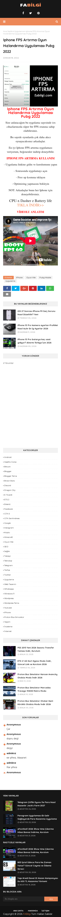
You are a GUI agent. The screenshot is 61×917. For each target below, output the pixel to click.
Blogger (7, 471)
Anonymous (14, 724)
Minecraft (8, 537)
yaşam (7, 622)
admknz (11, 753)
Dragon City (9, 490)
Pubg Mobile (45, 277)
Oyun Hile (31, 277)
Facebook (8, 509)
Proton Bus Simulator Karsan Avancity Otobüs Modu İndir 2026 (37, 676)
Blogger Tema (10, 476)
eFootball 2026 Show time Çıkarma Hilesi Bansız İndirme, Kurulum (36, 830)
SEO (6, 546)
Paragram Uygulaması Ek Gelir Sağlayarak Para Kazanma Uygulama (37, 817)
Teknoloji (8, 560)
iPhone (19, 277)
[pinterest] (38, 13)
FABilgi (27, 914)
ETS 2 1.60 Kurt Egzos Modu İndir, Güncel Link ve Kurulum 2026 (34, 662)
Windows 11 (9, 593)
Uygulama (19, 31)
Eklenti (7, 504)
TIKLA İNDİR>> (30, 204)
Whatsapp (9, 589)
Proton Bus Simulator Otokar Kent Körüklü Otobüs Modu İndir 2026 (35, 702)
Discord (7, 485)
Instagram (9, 528)
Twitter (7, 575)
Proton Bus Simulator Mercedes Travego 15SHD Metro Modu (34, 689)
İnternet (8, 631)
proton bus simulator (14, 617)
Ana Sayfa (7, 31)
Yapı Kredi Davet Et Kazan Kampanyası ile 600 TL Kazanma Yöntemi (38, 880)
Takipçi (7, 556)
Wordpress (9, 598)
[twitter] (30, 13)
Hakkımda (33, 911)
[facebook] (23, 13)
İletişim (45, 911)
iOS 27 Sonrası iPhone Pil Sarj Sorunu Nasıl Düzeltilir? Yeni (36, 313)
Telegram (8, 565)
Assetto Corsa (10, 462)
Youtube (8, 608)
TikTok (7, 570)
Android (7, 457)
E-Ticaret (8, 495)
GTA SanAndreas (12, 518)
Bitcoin (7, 466)
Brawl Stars (9, 481)
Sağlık (7, 551)
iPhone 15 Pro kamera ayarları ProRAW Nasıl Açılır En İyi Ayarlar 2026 (38, 327)
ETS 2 (6, 499)
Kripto (7, 532)
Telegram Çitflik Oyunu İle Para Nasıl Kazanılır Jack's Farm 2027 (37, 804)
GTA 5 (7, 513)
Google (7, 523)
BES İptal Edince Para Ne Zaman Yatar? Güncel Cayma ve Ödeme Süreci (34, 865)
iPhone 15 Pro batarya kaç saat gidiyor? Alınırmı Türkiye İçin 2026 (34, 341)
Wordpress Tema (11, 603)
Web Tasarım (10, 584)
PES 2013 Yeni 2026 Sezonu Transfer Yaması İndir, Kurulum (36, 649)
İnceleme (8, 626)
